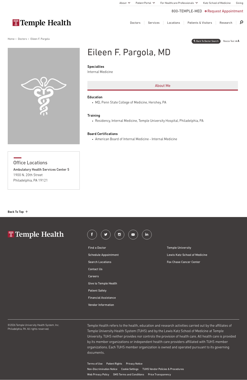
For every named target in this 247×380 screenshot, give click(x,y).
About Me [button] (162, 86)
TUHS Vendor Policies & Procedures (163, 369)
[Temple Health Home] (42, 23)
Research (226, 23)
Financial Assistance (102, 297)
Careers (93, 276)
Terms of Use (94, 363)
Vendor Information (101, 305)
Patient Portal (143, 3)
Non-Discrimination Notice (102, 369)
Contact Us (95, 269)
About (122, 3)
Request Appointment (225, 11)
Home (11, 39)
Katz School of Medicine (217, 3)
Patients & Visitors (200, 23)
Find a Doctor (97, 247)
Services (154, 23)
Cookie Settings (130, 369)
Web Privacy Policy (98, 374)
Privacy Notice (134, 363)
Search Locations (99, 262)
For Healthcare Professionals (177, 3)
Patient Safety (97, 290)
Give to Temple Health (102, 283)
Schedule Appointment (103, 255)
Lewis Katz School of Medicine (187, 255)
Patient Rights (114, 363)
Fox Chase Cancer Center (183, 262)
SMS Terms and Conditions (128, 374)
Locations (173, 23)
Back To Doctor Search (207, 41)
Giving (239, 3)
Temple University (179, 247)
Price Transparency (159, 374)
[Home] (44, 235)
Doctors (135, 23)
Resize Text (228, 41)
